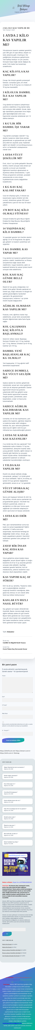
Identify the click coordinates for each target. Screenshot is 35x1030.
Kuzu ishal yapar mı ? (9, 784)
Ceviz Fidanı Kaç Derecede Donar (15, 649)
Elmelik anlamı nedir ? (10, 817)
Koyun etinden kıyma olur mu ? (12, 800)
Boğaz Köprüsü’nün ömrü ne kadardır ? (14, 767)
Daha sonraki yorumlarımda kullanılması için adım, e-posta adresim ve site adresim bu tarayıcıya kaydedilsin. (17, 725)
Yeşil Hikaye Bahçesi (24, 7)
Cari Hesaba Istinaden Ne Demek (11, 955)
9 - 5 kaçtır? (5, 730)
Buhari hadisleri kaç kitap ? (11, 842)
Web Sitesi (5, 713)
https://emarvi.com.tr (22, 751)
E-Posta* (4, 705)
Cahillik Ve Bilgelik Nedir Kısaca (14, 643)
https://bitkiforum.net (7, 751)
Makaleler (10, 632)
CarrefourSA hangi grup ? (10, 792)
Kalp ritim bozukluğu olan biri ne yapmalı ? (15, 808)
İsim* (3, 696)
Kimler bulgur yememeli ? (11, 775)
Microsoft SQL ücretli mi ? (11, 833)
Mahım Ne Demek (7, 944)
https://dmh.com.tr (6, 753)
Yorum (3, 675)
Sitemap (16, 753)
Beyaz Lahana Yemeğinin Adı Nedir (11, 950)
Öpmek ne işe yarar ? (9, 825)
